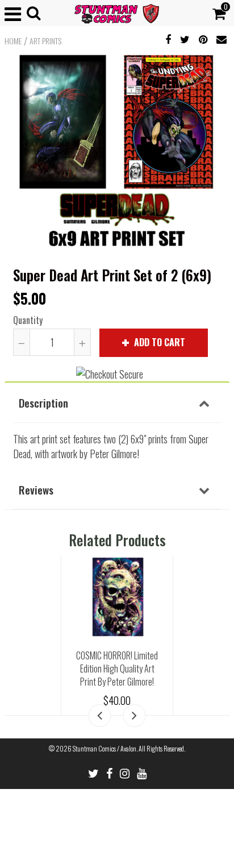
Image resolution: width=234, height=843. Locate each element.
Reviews (36, 489)
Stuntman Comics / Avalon (104, 748)
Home (13, 41)
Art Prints (45, 41)
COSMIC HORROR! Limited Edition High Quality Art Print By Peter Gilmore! (117, 668)
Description (43, 402)
